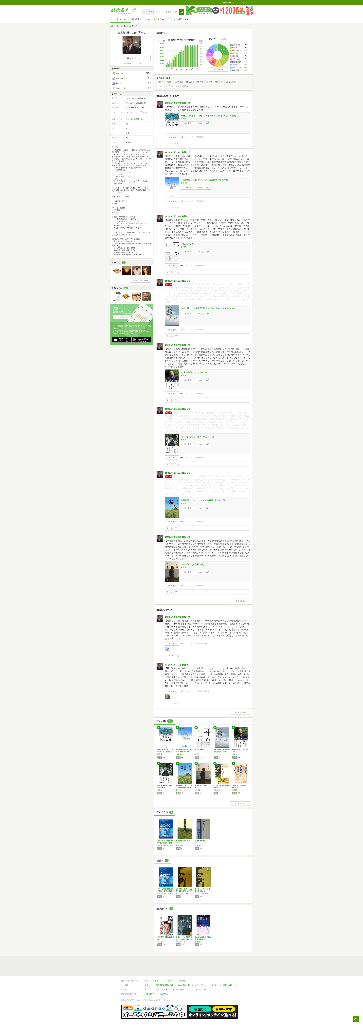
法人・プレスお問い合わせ (174, 989)
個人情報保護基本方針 (164, 985)
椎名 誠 (189, 82)
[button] (181, 12)
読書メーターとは (151, 981)
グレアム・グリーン (183, 893)
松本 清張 (179, 845)
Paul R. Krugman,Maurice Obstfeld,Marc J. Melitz (166, 845)
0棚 (127, 124)
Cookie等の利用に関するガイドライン (192, 985)
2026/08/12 (200, 457)
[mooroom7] (146, 300)
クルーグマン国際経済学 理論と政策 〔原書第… (165, 843)
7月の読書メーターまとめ (132, 63)
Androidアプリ (150, 994)
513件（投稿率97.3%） (135, 119)
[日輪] (126, 275)
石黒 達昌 (198, 942)
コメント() (188, 137)
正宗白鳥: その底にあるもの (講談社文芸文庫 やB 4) (205, 180)
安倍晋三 (160, 942)
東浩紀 (169, 82)
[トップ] (111, 26)
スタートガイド (169, 981)
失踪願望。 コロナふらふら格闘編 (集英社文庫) (203, 500)
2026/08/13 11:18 (202, 691)
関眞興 (160, 82)
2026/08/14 (200, 330)
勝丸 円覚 (219, 82)
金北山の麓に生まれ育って (177, 103)
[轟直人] (136, 300)
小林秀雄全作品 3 (201, 841)
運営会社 (148, 985)
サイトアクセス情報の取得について (225, 985)
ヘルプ (147, 989)
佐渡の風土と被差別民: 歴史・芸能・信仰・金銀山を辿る (208, 308)
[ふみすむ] (136, 275)
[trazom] (146, 275)
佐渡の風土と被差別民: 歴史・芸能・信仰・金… (222, 752)
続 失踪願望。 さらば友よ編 (194, 372)
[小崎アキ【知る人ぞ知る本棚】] (116, 300)
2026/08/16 (200, 137)
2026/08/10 (200, 586)
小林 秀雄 (199, 82)
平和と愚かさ (187, 244)
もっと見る (219, 69)
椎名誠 (209, 82)
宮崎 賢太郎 (231, 82)
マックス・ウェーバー (184, 942)
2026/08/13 (200, 393)
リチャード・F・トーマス (168, 86)
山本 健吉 (179, 82)
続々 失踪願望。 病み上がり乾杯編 (197, 436)
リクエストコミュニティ (198, 989)
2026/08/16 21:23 (202, 643)
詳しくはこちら (122, 317)
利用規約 (182, 981)
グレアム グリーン (201, 893)
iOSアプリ (164, 994)
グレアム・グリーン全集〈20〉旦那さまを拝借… (184, 891)
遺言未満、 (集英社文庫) (192, 564)
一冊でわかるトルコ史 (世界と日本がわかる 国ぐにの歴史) (209, 115)
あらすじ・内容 (203, 123)
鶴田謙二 (186, 86)
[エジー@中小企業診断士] (116, 275)
